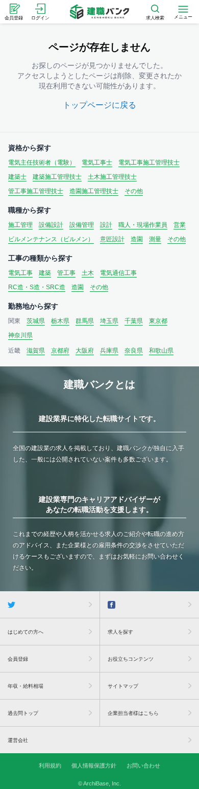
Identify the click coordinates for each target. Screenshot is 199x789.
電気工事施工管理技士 (149, 162)
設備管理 (81, 224)
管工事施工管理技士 (35, 191)
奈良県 (134, 350)
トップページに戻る (99, 105)
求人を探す (120, 632)
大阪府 (85, 350)
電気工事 (20, 272)
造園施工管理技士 (93, 191)
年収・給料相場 (25, 686)
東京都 (158, 320)
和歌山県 (161, 350)
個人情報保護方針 (93, 765)
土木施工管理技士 (112, 176)
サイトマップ (123, 686)
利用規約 (50, 765)
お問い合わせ (143, 765)
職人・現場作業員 (142, 224)
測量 (155, 239)
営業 (179, 224)
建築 (45, 272)
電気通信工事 (118, 272)
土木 (88, 272)
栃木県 (60, 320)
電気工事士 (97, 162)
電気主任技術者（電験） (42, 162)
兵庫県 (109, 350)
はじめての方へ (25, 632)
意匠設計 (112, 239)
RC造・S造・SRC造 (36, 287)
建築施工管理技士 (57, 176)
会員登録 (18, 659)
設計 (106, 224)
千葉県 (134, 320)
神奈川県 (20, 335)
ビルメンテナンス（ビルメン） (51, 239)
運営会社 (18, 740)
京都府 (60, 350)
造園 (137, 239)
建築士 (17, 176)
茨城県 (36, 320)
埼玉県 (109, 320)
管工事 (66, 272)
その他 (134, 191)
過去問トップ (23, 713)
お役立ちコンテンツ (131, 659)
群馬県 (85, 320)
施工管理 (20, 224)
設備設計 (51, 224)
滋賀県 (36, 350)
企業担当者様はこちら (133, 713)
